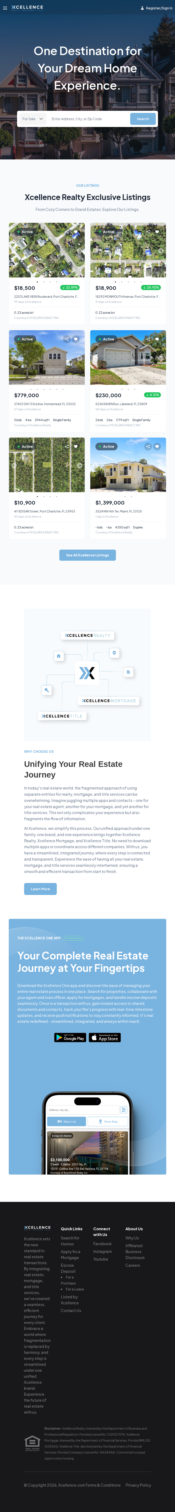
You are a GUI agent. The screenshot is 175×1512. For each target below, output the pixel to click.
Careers (132, 1265)
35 (21, 377)
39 (47, 377)
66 (160, 383)
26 (34, 371)
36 (28, 377)
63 (141, 383)
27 (40, 371)
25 (28, 371)
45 (15, 383)
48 (34, 383)
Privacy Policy (138, 1485)
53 (66, 383)
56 (31, 389)
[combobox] (88, 118)
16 (40, 365)
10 (72, 359)
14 (28, 365)
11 (160, 353)
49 (40, 383)
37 (34, 377)
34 (15, 377)
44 (79, 377)
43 (72, 377)
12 (15, 365)
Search (143, 119)
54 (72, 383)
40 (53, 377)
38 (40, 377)
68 (128, 389)
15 (34, 365)
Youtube (100, 1259)
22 (79, 365)
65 (154, 383)
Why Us (132, 1237)
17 (47, 365)
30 (60, 371)
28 (47, 371)
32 (72, 371)
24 (21, 371)
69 (135, 389)
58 (44, 389)
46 (21, 383)
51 (53, 383)
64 (147, 383)
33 (79, 371)
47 (28, 383)
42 (66, 377)
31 (66, 371)
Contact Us (71, 1310)
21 (72, 365)
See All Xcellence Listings (87, 555)
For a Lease (75, 1289)
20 (66, 365)
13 (21, 365)
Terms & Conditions (103, 1485)
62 (135, 383)
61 (63, 389)
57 (37, 389)
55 (79, 383)
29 (53, 371)
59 (50, 389)
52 (60, 383)
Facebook (102, 1243)
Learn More (40, 889)
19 (60, 365)
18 (53, 365)
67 (122, 389)
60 (56, 389)
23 (15, 371)
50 (47, 383)
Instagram (102, 1251)
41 (60, 377)
